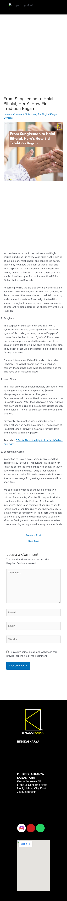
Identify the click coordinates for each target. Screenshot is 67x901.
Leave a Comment (14, 114)
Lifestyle (31, 114)
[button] (46, 6)
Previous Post (33, 535)
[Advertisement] (33, 58)
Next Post (33, 541)
